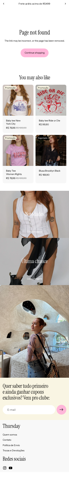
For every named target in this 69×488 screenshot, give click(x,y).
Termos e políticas (34, 483)
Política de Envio (11, 445)
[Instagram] (5, 468)
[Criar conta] (61, 410)
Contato (7, 439)
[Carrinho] (65, 12)
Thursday (25, 477)
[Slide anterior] (3, 3)
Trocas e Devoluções (13, 450)
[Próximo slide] (65, 3)
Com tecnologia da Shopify (43, 477)
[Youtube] (11, 468)
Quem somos (10, 434)
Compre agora (34, 231)
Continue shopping (35, 52)
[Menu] (4, 12)
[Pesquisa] (11, 12)
